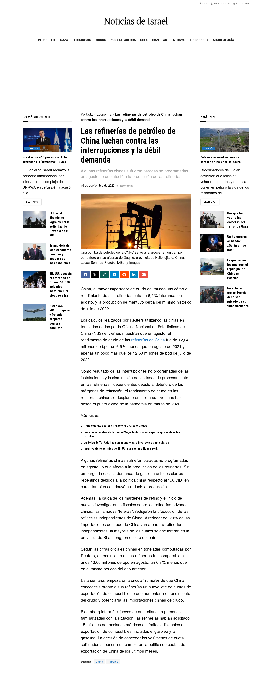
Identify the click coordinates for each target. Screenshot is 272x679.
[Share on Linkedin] (134, 274)
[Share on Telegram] (114, 274)
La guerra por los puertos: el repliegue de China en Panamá (237, 269)
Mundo (101, 40)
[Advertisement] (136, 79)
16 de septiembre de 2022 (97, 185)
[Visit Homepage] (136, 21)
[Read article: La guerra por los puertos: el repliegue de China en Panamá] (212, 266)
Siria (144, 40)
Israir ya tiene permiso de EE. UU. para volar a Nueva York (120, 448)
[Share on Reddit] (124, 274)
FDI (53, 40)
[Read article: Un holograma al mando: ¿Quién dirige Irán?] (212, 243)
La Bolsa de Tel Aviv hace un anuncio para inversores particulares (126, 442)
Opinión (209, 148)
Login (205, 3)
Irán (155, 40)
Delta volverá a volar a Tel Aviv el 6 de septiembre (116, 426)
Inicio (42, 40)
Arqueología (223, 40)
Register (218, 3)
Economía (103, 114)
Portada (87, 114)
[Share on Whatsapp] (104, 274)
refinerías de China (148, 340)
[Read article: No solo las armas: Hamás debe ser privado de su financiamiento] (212, 294)
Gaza (64, 40)
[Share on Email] (143, 274)
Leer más (34, 201)
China (99, 661)
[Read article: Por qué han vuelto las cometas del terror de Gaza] (212, 219)
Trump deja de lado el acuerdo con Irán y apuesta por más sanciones (60, 254)
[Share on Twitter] (95, 274)
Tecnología (199, 40)
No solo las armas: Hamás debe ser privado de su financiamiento (238, 297)
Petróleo (113, 661)
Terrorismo (81, 40)
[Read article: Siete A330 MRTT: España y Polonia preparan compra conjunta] (34, 312)
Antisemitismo (174, 40)
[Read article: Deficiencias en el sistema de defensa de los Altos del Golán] (225, 140)
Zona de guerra (123, 40)
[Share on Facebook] (85, 274)
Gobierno (32, 148)
